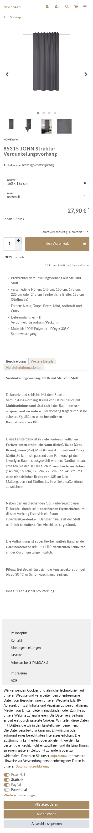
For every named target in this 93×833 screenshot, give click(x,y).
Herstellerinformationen (23, 367)
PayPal (16, 785)
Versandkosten (80, 265)
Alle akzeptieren (46, 804)
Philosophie (19, 633)
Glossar (16, 655)
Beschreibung (16, 361)
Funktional (19, 790)
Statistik (17, 780)
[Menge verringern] (18, 247)
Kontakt (16, 640)
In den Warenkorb (55, 243)
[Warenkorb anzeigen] (76, 7)
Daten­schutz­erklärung (32, 766)
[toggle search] (67, 6)
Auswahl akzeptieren (46, 824)
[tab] (16, 361)
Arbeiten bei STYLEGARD (29, 662)
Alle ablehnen (46, 814)
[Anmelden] (47, 6)
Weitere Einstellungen (20, 795)
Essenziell (18, 775)
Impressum (19, 673)
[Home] (4, 17)
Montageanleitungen (26, 648)
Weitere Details (42, 361)
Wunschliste (16, 257)
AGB (14, 681)
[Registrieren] (57, 6)
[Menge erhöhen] (18, 240)
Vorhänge (16, 17)
